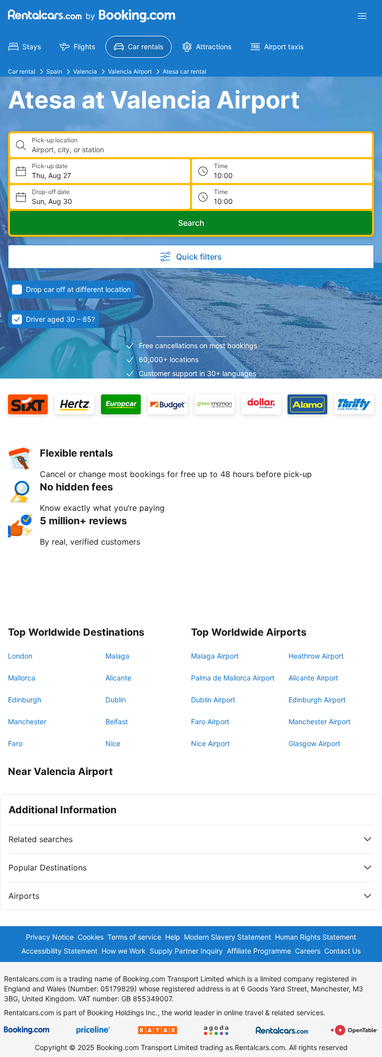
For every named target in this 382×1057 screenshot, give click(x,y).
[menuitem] (24, 47)
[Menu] (362, 16)
